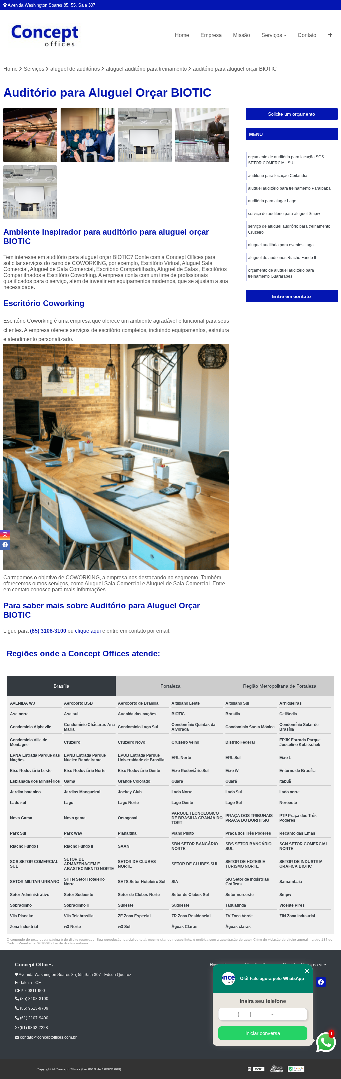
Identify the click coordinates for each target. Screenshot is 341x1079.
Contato (307, 35)
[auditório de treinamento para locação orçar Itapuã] (30, 192)
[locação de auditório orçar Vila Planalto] (88, 135)
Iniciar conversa (262, 1033)
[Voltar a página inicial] (45, 35)
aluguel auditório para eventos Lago (281, 245)
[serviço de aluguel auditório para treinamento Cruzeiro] (145, 135)
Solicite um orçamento (291, 114)
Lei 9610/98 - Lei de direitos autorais (60, 943)
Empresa (211, 35)
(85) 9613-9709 (33, 1008)
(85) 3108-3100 (49, 631)
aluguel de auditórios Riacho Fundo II (282, 257)
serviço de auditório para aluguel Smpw (284, 213)
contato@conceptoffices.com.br (48, 1037)
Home (182, 35)
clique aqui (88, 631)
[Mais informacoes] (330, 35)
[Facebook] (321, 982)
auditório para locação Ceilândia (277, 175)
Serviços (271, 35)
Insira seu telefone (263, 1001)
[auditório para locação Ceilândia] (30, 135)
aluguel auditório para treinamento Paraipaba (289, 188)
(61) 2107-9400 (33, 1018)
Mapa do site (313, 964)
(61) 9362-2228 (33, 1027)
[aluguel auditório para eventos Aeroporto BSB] (202, 135)
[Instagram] (5, 535)
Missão (241, 35)
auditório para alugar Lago (272, 201)
